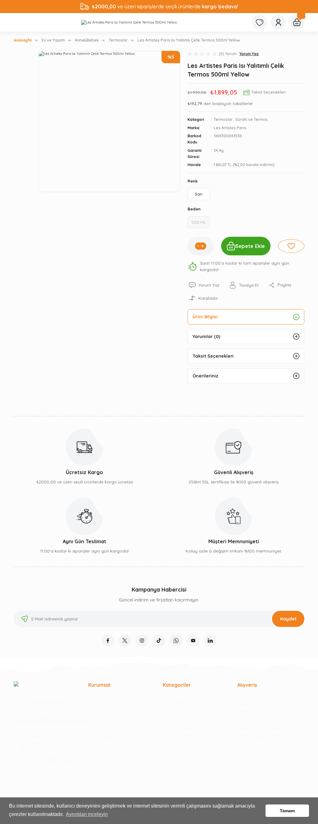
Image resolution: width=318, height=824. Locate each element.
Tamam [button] (287, 810)
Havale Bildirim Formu (110, 742)
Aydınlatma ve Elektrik (185, 719)
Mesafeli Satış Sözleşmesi (262, 697)
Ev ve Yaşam (175, 764)
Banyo (169, 753)
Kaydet (288, 619)
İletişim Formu (102, 731)
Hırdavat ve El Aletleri (184, 742)
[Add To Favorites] (291, 246)
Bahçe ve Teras (178, 708)
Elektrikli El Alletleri (181, 731)
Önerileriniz (205, 376)
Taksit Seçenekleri (213, 356)
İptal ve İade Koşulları (259, 719)
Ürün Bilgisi (205, 316)
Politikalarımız (102, 775)
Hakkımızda (99, 697)
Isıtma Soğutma (179, 697)
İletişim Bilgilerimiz (106, 719)
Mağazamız (99, 708)
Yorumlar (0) (206, 336)
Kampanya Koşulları (258, 753)
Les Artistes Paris (230, 128)
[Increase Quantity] (202, 246)
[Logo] (129, 22)
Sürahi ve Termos (251, 119)
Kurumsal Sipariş (105, 753)
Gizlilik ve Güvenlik (255, 708)
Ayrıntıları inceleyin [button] (87, 814)
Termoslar (223, 119)
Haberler (97, 764)
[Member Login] (278, 22)
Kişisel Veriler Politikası (259, 731)
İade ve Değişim (253, 742)
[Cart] (296, 22)
